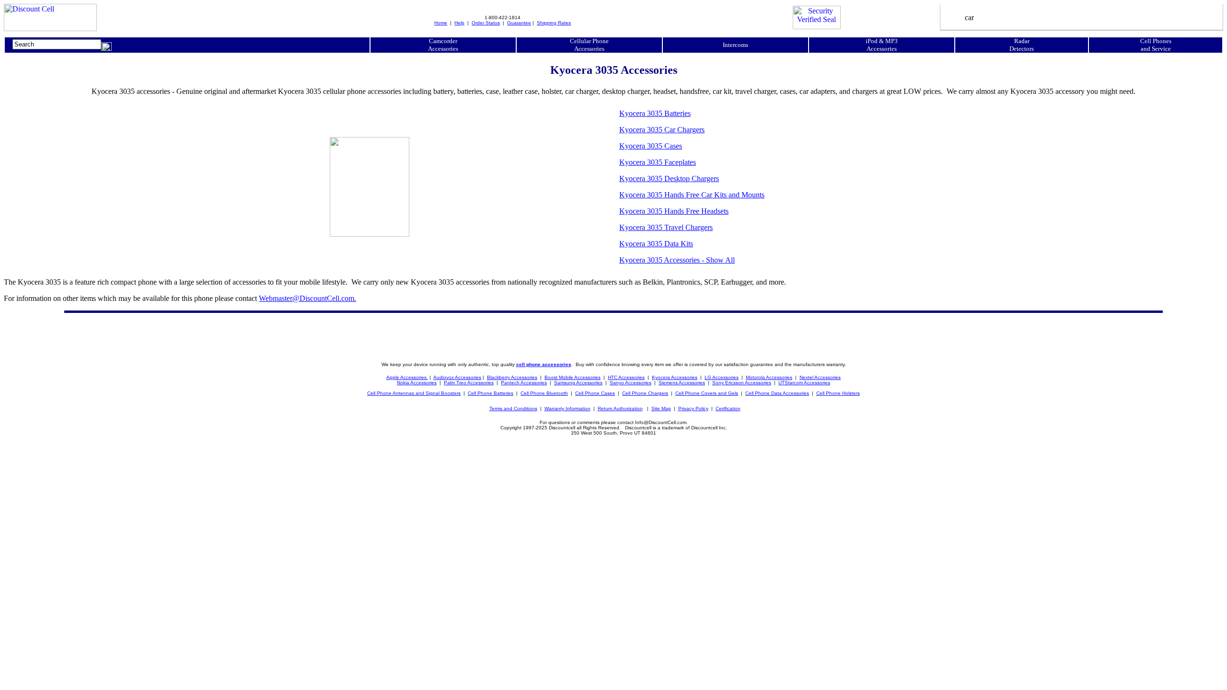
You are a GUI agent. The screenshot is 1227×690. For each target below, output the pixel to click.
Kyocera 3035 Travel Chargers (666, 227)
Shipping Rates (554, 22)
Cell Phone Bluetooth (544, 393)
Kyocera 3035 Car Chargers (662, 130)
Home (440, 22)
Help (459, 22)
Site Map (661, 408)
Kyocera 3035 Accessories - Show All (677, 260)
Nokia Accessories (417, 382)
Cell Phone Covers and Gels (706, 393)
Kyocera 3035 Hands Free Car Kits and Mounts (691, 195)
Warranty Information (567, 408)
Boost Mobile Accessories (572, 377)
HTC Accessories (626, 377)
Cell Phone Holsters (838, 393)
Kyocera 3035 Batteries (655, 113)
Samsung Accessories (578, 382)
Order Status (486, 22)
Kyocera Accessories (674, 377)
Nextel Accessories (820, 377)
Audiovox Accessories (457, 377)
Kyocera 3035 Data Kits (656, 244)
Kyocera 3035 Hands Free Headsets (674, 211)
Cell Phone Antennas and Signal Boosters (414, 393)
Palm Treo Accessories (469, 382)
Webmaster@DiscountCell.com (307, 298)
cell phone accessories (543, 364)
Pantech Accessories (524, 382)
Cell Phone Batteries (490, 393)
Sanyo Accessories (630, 382)
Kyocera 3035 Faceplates (657, 162)
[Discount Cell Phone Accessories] (50, 28)
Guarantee (519, 22)
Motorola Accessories (769, 377)
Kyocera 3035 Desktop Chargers (669, 178)
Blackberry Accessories (512, 377)
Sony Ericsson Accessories (741, 382)
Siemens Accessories (682, 382)
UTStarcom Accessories (804, 382)
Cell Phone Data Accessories (777, 393)
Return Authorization (620, 408)
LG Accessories (722, 377)
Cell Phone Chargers (645, 393)
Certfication (728, 408)
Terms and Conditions (513, 408)
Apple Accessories (407, 377)
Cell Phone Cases (595, 393)
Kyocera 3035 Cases (650, 146)
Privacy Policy (693, 408)
